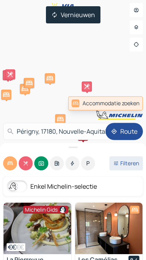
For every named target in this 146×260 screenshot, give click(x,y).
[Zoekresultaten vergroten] (73, 147)
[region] (37, 228)
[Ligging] (136, 44)
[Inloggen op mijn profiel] (136, 10)
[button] (87, 86)
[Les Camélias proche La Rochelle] (109, 228)
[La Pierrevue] (37, 228)
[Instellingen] (136, 27)
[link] (126, 103)
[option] (10, 163)
